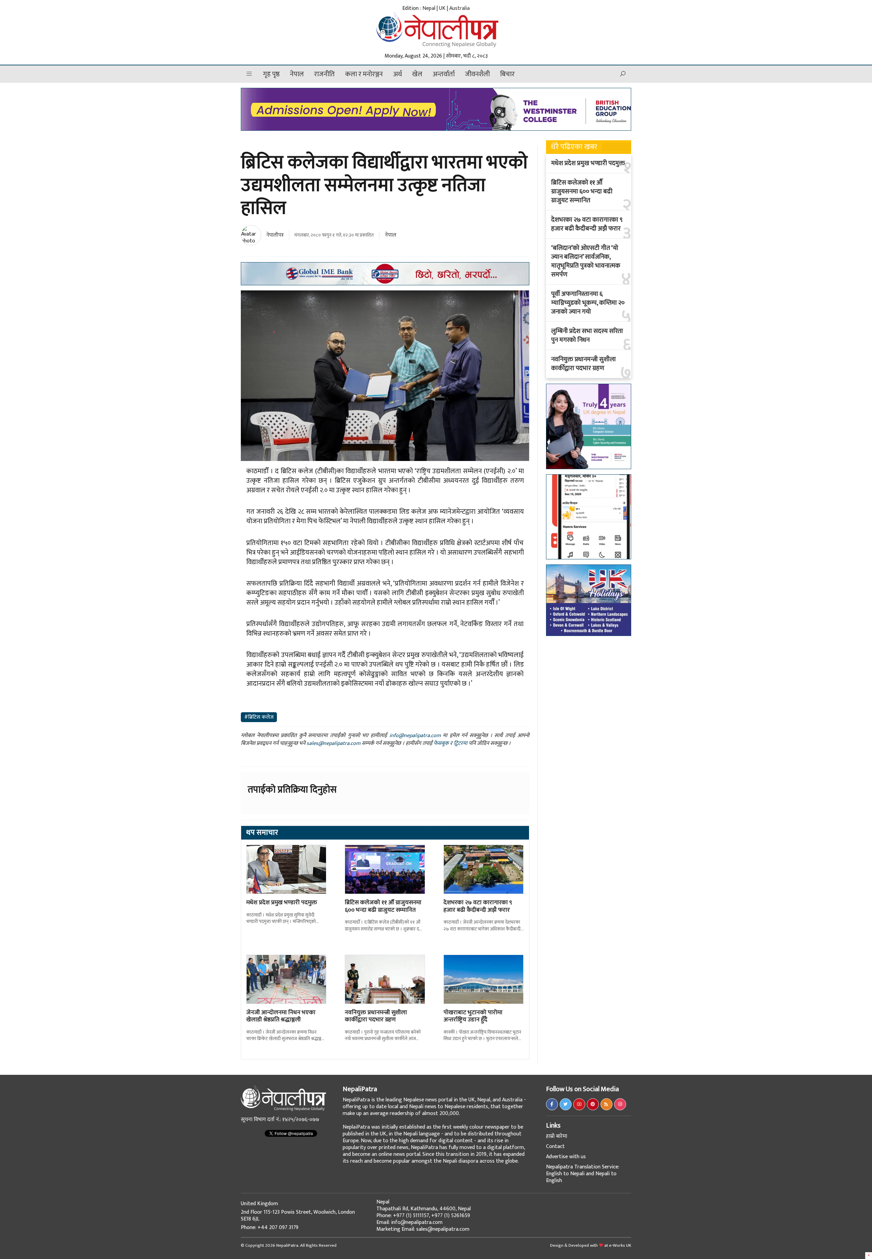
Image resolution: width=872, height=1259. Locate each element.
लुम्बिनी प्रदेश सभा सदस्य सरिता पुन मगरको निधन (587, 336)
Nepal (428, 8)
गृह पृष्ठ (271, 74)
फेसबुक (441, 743)
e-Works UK (620, 1245)
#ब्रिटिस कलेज (259, 717)
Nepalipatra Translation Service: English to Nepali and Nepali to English (582, 1173)
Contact (555, 1146)
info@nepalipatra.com (415, 735)
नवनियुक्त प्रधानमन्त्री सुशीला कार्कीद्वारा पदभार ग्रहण (376, 1016)
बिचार (507, 74)
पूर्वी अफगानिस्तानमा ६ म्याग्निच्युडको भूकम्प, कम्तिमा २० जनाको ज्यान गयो (588, 303)
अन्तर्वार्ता (444, 74)
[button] (249, 74)
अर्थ (397, 74)
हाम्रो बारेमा (556, 1136)
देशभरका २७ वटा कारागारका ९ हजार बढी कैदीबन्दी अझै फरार (477, 906)
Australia (459, 8)
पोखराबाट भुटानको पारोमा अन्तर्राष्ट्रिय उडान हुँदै (472, 1016)
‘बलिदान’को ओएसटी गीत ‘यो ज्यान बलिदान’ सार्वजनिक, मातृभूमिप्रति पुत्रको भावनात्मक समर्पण (585, 261)
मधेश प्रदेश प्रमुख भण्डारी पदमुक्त (281, 902)
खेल (417, 74)
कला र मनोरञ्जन (364, 74)
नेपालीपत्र (275, 235)
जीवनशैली (477, 74)
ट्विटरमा (460, 743)
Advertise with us (566, 1156)
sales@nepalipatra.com (333, 743)
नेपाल (297, 74)
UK (442, 8)
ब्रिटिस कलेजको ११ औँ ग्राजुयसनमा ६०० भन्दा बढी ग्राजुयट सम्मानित (383, 906)
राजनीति (324, 74)
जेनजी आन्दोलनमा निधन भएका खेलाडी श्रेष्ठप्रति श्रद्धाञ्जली (280, 1016)
